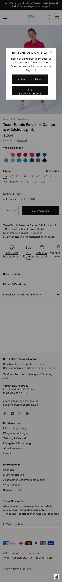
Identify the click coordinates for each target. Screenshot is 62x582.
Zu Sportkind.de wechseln (30, 92)
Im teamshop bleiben (29, 79)
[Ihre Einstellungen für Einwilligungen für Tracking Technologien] (56, 576)
